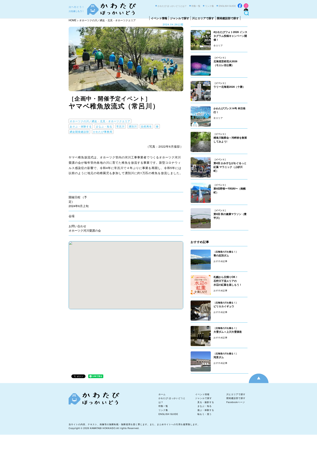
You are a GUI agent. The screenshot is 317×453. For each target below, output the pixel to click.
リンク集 (209, 5)
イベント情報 (159, 18)
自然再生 (146, 126)
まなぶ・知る (104, 126)
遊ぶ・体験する (205, 409)
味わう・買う (204, 413)
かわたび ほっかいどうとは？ (172, 5)
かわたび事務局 (102, 131)
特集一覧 (196, 5)
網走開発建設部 (79, 131)
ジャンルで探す (179, 18)
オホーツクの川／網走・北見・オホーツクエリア (100, 121)
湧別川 (133, 126)
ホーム (162, 394)
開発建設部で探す (228, 18)
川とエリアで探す (203, 18)
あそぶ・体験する (81, 126)
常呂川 (120, 126)
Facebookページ (235, 402)
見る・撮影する (205, 402)
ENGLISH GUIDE (227, 5)
